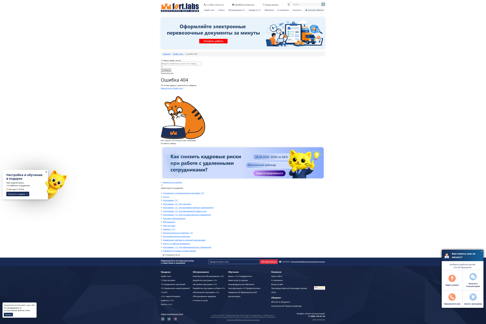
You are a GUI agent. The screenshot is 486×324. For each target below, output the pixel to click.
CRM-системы (169, 225)
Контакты (297, 10)
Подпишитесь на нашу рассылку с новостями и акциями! (177, 261)
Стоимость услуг (200, 300)
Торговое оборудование (174, 218)
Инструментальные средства (176, 236)
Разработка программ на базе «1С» (209, 288)
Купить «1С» (166, 304)
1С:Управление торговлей (173, 284)
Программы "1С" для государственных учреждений (187, 214)
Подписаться (270, 261)
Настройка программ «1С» (205, 284)
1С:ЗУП (164, 292)
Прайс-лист (209, 10)
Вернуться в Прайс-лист (172, 88)
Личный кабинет (315, 10)
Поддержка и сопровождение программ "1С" (183, 193)
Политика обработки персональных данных (243, 320)
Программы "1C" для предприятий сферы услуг (185, 211)
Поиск (167, 70)
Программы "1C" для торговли (177, 204)
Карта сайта (276, 276)
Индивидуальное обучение (241, 284)
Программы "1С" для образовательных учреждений (187, 247)
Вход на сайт (277, 284)
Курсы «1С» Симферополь (240, 276)
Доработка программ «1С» (205, 280)
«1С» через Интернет (170, 296)
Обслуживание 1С (236, 10)
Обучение (269, 10)
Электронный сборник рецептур (286, 306)
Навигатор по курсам (238, 280)
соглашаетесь (13, 308)
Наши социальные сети (172, 314)
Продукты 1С (255, 10)
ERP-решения (169, 222)
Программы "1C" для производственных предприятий (188, 207)
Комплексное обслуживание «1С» (208, 276)
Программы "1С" (170, 200)
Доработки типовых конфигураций (179, 250)
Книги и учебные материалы (176, 243)
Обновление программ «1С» (206, 292)
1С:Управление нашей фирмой (175, 288)
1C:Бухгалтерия (168, 280)
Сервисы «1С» (167, 300)
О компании (283, 10)
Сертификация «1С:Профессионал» (244, 288)
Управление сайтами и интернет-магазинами (184, 240)
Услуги (221, 10)
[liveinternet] (319, 277)
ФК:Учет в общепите (280, 302)
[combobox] (308, 4)
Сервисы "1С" (169, 229)
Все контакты (319, 319)
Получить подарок (17, 194)
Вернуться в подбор (172, 182)
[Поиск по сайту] (323, 4)
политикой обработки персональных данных (308, 262)
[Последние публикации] (289, 4)
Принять (8, 314)
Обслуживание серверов (204, 296)
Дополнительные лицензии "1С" (178, 233)
